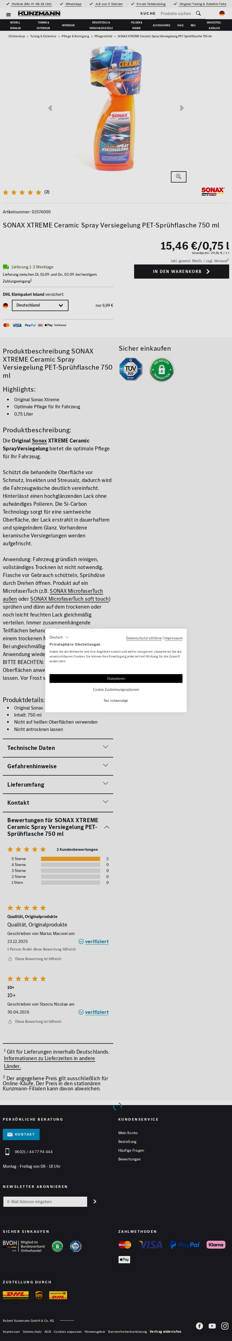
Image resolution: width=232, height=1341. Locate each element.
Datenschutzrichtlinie (144, 638)
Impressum (173, 638)
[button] (59, 637)
